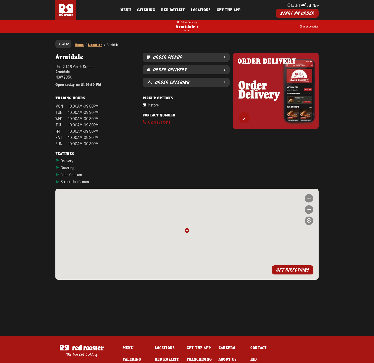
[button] (187, 231)
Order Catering (172, 82)
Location (95, 44)
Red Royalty (173, 9)
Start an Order (297, 13)
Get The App (228, 9)
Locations (201, 9)
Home (79, 44)
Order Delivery (170, 70)
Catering (146, 9)
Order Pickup (167, 57)
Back (65, 44)
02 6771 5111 (159, 121)
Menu (125, 9)
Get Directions (292, 270)
